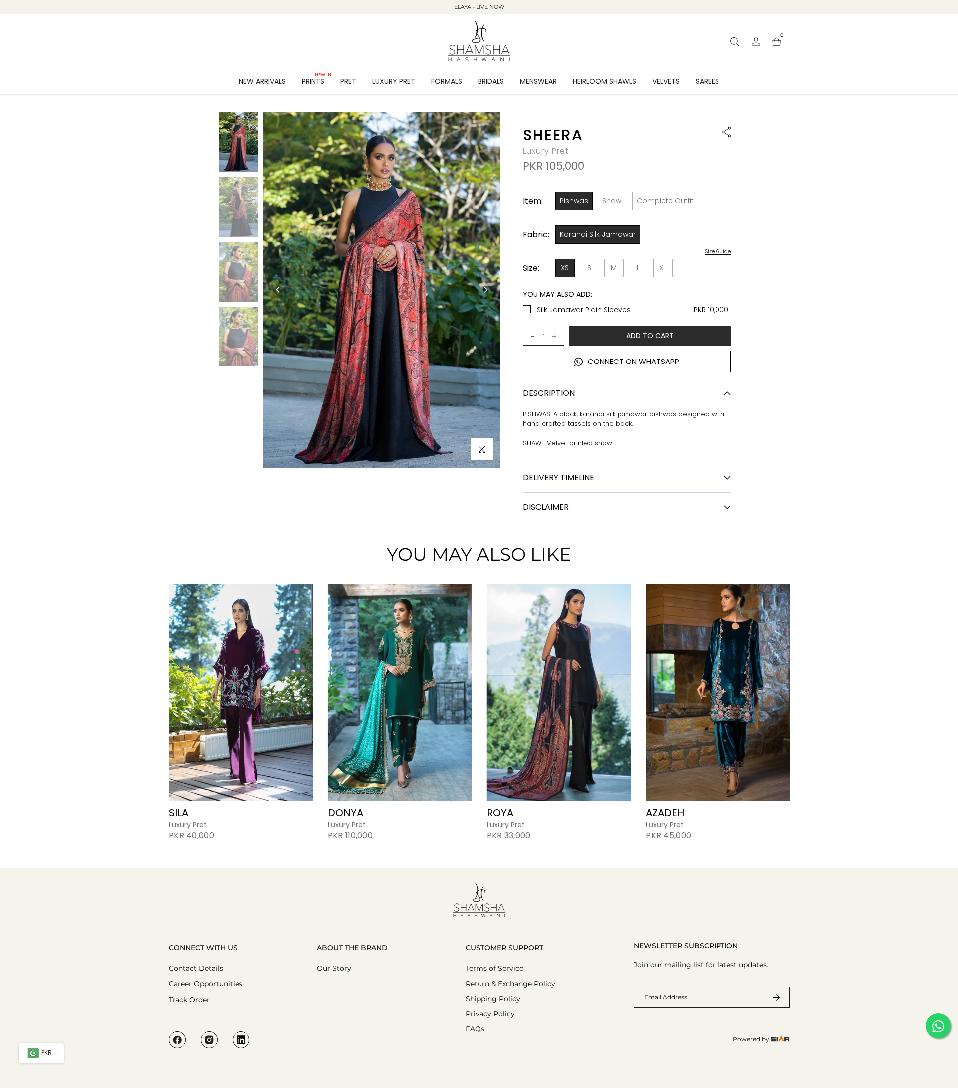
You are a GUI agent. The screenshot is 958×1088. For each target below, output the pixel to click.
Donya (345, 813)
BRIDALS (491, 81)
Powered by (752, 1039)
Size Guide (718, 252)
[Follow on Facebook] (177, 1039)
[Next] (485, 289)
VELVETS (666, 81)
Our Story (334, 968)
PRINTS (316, 80)
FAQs (475, 1028)
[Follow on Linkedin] (241, 1039)
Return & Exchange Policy (510, 983)
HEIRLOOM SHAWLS (604, 81)
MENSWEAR (538, 81)
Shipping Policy (493, 998)
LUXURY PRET (393, 81)
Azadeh (665, 813)
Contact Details (196, 968)
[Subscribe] (770, 997)
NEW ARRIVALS (262, 81)
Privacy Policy (490, 1013)
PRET (348, 81)
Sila (178, 813)
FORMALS (446, 81)
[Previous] (278, 289)
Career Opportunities (205, 983)
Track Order (189, 999)
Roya (499, 813)
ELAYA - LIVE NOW (479, 6)
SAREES (707, 81)
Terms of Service (494, 968)
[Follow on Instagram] (209, 1039)
